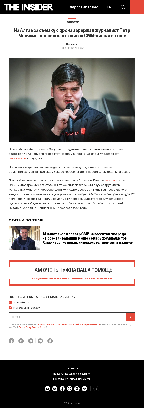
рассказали (17, 158)
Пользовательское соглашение (72, 373)
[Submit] (130, 317)
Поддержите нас (84, 7)
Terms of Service (39, 327)
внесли (109, 180)
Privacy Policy (25, 327)
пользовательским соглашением (52, 324)
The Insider (72, 44)
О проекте (72, 368)
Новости (71, 22)
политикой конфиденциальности (84, 324)
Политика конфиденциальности (72, 378)
